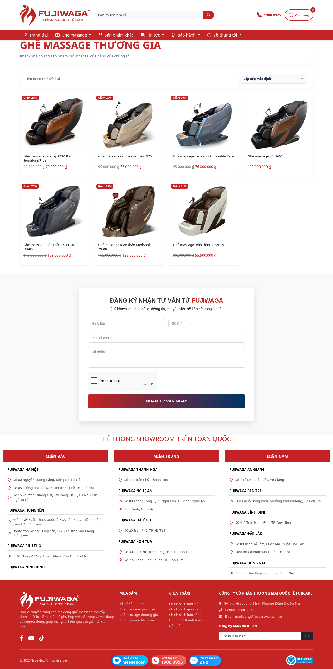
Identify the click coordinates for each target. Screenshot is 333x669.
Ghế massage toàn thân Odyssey (198, 244)
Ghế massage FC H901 (265, 156)
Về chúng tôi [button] (225, 35)
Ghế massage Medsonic (137, 620)
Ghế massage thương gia (138, 614)
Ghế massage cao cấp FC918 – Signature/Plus (47, 158)
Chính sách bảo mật (184, 604)
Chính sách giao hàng (186, 609)
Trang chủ (38, 35)
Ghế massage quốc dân (137, 609)
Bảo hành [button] (186, 35)
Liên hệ (174, 625)
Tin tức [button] (153, 35)
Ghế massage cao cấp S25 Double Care (203, 156)
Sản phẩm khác (118, 35)
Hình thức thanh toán (185, 620)
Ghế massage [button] (74, 35)
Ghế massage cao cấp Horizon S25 (125, 156)
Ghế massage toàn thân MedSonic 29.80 (124, 246)
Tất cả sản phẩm (131, 604)
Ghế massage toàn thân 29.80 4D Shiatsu (49, 246)
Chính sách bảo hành (185, 614)
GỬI (307, 636)
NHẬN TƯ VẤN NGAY (166, 401)
